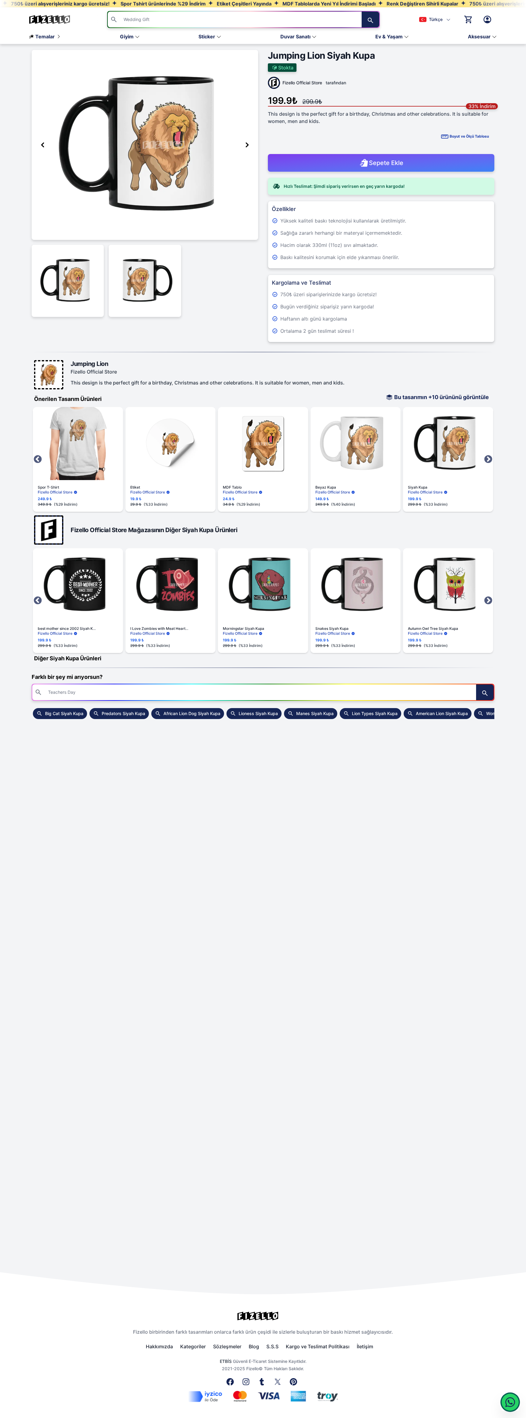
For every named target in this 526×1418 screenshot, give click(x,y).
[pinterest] (295, 1384)
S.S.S (272, 1346)
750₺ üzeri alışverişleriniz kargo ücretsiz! (60, 4)
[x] (279, 1384)
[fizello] (263, 1316)
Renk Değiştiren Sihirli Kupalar (421, 4)
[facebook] (231, 1384)
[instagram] (247, 1384)
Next (488, 459)
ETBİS (226, 1361)
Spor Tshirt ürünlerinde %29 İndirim (162, 4)
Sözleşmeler (227, 1346)
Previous (38, 459)
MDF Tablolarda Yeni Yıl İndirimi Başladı (328, 4)
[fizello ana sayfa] (55, 19)
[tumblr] (263, 1384)
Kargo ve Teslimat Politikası (317, 1346)
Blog (254, 1346)
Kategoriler (193, 1346)
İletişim (365, 1346)
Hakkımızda (159, 1346)
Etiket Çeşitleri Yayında (244, 4)
